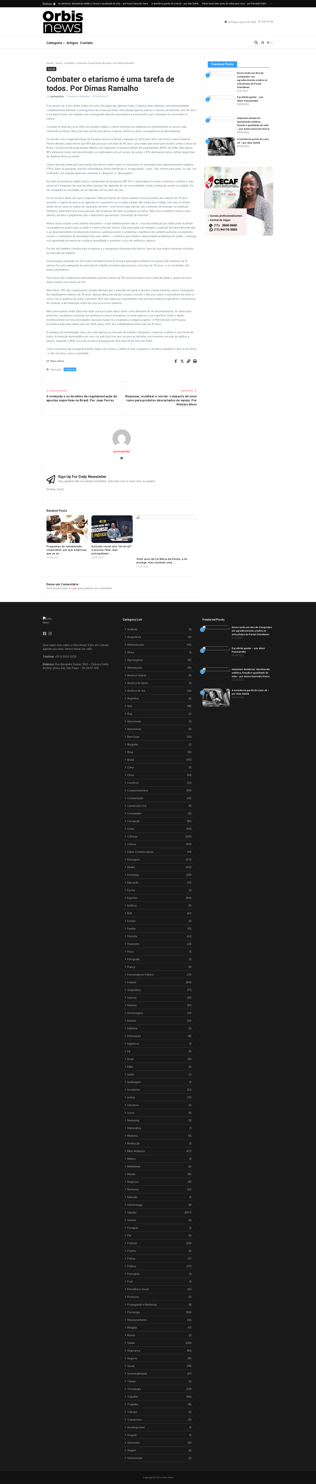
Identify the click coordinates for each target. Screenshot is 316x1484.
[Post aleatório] (262, 42)
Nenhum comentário (79, 96)
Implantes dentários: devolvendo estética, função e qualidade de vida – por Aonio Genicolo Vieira (251, 673)
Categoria (54, 43)
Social (58, 63)
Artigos (72, 43)
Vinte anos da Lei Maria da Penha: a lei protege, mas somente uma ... (161, 560)
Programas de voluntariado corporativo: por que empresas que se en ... (66, 550)
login (74, 588)
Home (49, 63)
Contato (86, 43)
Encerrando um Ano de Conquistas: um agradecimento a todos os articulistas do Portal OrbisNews (252, 80)
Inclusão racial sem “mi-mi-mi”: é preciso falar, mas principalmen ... (111, 550)
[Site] (121, 458)
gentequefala (57, 96)
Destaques (70, 369)
